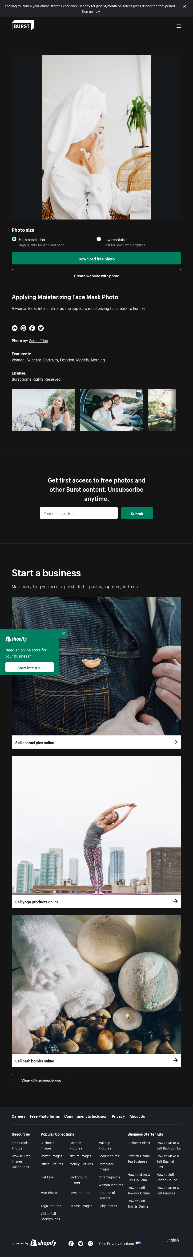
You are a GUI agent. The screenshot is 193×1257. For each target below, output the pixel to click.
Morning (98, 359)
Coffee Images (51, 1155)
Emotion (67, 359)
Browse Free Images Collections (21, 1161)
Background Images (78, 1179)
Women (18, 359)
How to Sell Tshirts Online (138, 1203)
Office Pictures (52, 1163)
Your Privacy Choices (116, 1243)
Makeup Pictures (105, 1145)
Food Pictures (109, 1155)
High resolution (32, 239)
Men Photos (49, 1192)
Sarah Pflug (38, 340)
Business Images (47, 1145)
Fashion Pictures (76, 1145)
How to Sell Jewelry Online (139, 1190)
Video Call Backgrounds (50, 1216)
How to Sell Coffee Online (167, 1177)
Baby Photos (108, 1205)
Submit (137, 513)
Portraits (50, 359)
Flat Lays (47, 1176)
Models (82, 359)
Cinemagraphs (109, 1176)
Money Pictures (81, 1163)
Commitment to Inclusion (85, 1116)
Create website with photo (96, 275)
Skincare (34, 359)
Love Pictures (80, 1192)
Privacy (118, 1116)
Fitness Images (81, 1205)
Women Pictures (111, 1184)
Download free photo (97, 258)
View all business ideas (41, 1080)
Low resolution (116, 239)
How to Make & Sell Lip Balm (139, 1177)
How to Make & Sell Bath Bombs (169, 1145)
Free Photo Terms (45, 1116)
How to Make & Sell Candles (168, 1190)
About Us (137, 1116)
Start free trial (29, 667)
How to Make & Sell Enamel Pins (168, 1161)
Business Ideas (139, 1142)
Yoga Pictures (51, 1205)
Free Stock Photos (20, 1145)
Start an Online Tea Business (139, 1158)
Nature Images (80, 1155)
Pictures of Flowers (107, 1195)
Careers (18, 1116)
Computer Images (106, 1166)
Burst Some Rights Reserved (36, 378)
